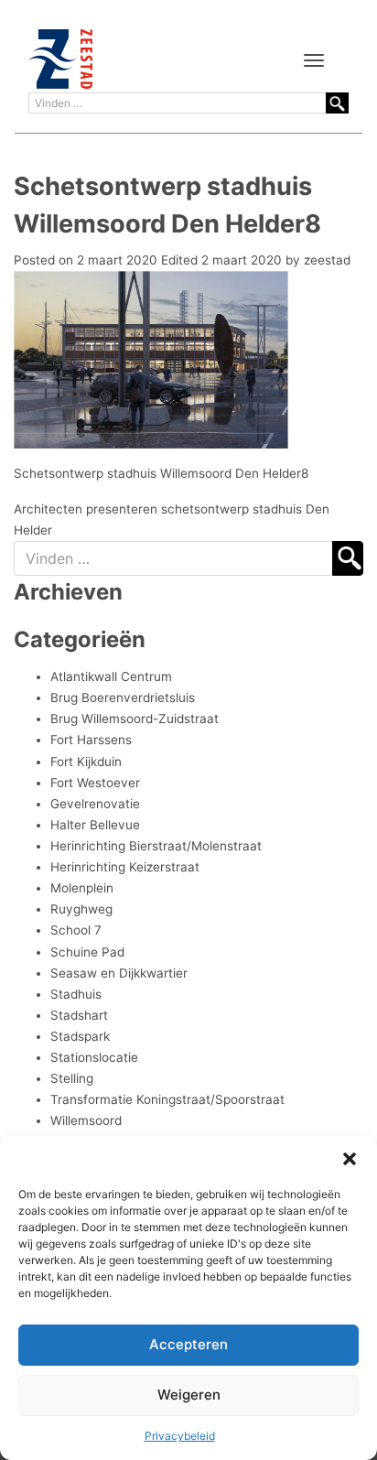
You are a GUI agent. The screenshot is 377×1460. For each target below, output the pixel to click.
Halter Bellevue (95, 824)
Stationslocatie (94, 1057)
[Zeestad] (60, 59)
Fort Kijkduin (86, 761)
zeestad (327, 260)
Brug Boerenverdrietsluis (122, 697)
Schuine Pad (87, 952)
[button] (349, 1159)
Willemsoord (86, 1120)
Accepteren (188, 1344)
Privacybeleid (180, 1436)
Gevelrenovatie (95, 803)
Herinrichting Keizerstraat (124, 867)
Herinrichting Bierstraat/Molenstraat (156, 845)
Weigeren (189, 1394)
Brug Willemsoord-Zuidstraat (134, 718)
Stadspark (80, 1036)
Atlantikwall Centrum (111, 676)
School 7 (76, 930)
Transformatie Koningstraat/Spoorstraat (167, 1099)
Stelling (71, 1078)
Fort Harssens (91, 739)
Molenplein (81, 888)
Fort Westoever (95, 782)
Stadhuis (76, 994)
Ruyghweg (81, 909)
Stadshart (79, 1015)
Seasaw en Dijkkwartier (119, 973)
